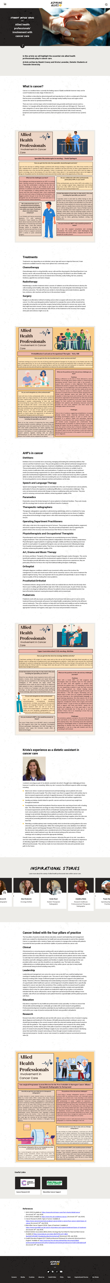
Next (95, 896)
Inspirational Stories (81, 1277)
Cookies (31, 1277)
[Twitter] (48, 1271)
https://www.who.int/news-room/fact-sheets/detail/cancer (61, 1212)
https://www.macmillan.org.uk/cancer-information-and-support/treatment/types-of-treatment (56, 1227)
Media (23, 1277)
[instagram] (57, 1272)
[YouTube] (61, 1272)
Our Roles (95, 1277)
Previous (13, 896)
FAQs (61, 1277)
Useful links (52, 1277)
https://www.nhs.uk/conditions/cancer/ (54, 1216)
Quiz (69, 1277)
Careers (14, 1277)
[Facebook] (53, 1272)
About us (41, 1277)
